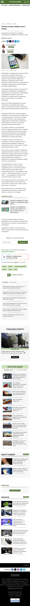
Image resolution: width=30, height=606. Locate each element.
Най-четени (13, 282)
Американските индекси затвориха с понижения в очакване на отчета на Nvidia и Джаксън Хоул (15, 292)
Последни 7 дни (8, 370)
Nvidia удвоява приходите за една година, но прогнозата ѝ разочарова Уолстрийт (14, 287)
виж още (26, 454)
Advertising (18, 596)
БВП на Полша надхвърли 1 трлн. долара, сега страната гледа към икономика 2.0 (19, 393)
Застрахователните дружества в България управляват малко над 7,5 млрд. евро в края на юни (20, 541)
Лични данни (19, 586)
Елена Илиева (10, 50)
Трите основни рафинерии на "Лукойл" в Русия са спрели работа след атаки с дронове (15, 304)
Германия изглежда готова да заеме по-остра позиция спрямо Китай (14, 315)
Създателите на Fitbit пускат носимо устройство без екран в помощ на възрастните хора (20, 461)
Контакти (4, 579)
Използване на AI (11, 586)
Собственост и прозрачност (14, 583)
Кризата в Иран (26, 5)
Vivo (15, 269)
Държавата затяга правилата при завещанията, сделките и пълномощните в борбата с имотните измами (20, 376)
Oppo (10, 269)
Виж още (15, 357)
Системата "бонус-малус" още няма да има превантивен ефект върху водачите (21, 532)
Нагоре (25, 565)
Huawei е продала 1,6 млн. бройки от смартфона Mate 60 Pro (19, 202)
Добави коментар (15, 490)
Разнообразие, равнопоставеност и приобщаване (17, 585)
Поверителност (18, 579)
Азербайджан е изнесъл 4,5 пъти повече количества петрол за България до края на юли (19, 443)
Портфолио (9, 581)
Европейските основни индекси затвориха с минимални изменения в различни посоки (19, 550)
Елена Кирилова (11, 45)
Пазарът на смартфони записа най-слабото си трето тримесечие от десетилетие (17, 209)
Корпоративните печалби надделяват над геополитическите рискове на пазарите (12, 352)
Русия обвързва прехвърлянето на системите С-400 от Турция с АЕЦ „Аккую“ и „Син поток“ (19, 385)
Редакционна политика (18, 581)
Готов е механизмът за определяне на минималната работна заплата (19, 417)
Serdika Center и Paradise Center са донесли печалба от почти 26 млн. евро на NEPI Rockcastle (20, 426)
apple (4, 266)
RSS (13, 579)
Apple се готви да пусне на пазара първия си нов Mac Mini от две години (20, 470)
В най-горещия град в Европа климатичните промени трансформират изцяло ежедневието (20, 434)
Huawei (10, 266)
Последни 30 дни (22, 370)
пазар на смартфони (20, 266)
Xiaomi (4, 269)
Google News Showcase (8, 251)
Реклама (9, 579)
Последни (5, 282)
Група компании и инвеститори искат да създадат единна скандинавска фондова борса (15, 309)
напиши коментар (17, 275)
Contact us (11, 596)
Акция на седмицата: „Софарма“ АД (18, 400)
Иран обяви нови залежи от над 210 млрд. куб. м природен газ (19, 409)
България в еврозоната (15, 5)
